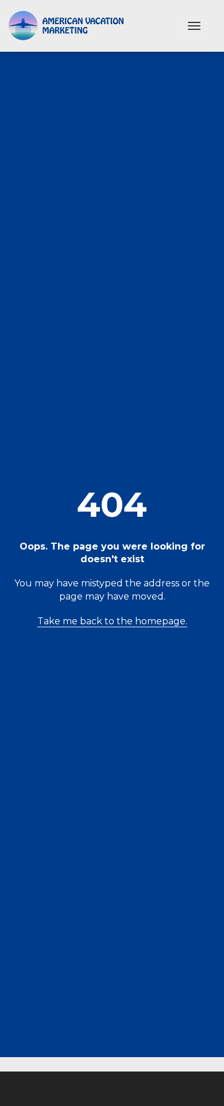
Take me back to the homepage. (112, 621)
